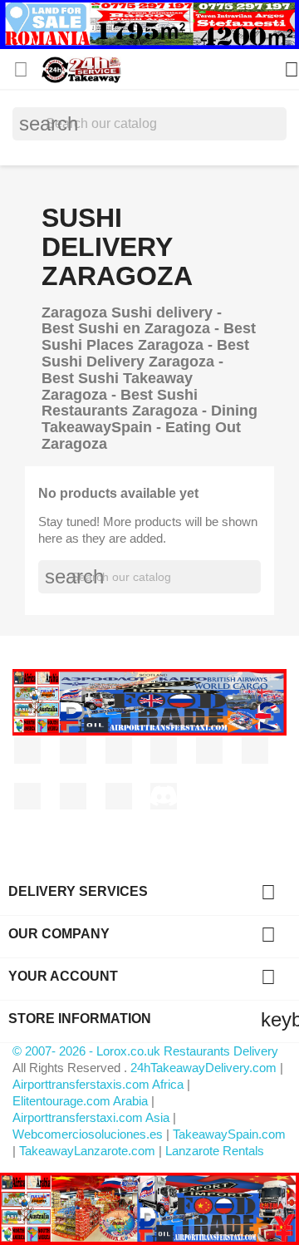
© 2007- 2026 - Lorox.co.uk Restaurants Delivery (145, 1051)
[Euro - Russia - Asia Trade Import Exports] (149, 701)
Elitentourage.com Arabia (80, 1101)
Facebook (27, 750)
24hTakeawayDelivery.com (205, 1067)
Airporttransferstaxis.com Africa (98, 1084)
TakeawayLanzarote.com (87, 1151)
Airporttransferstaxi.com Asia (92, 1117)
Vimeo (255, 750)
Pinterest (209, 750)
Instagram (27, 796)
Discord (163, 796)
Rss (118, 750)
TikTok (118, 796)
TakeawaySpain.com (229, 1134)
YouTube (163, 750)
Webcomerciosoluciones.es (87, 1134)
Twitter (73, 750)
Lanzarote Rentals (214, 1151)
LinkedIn (73, 796)
